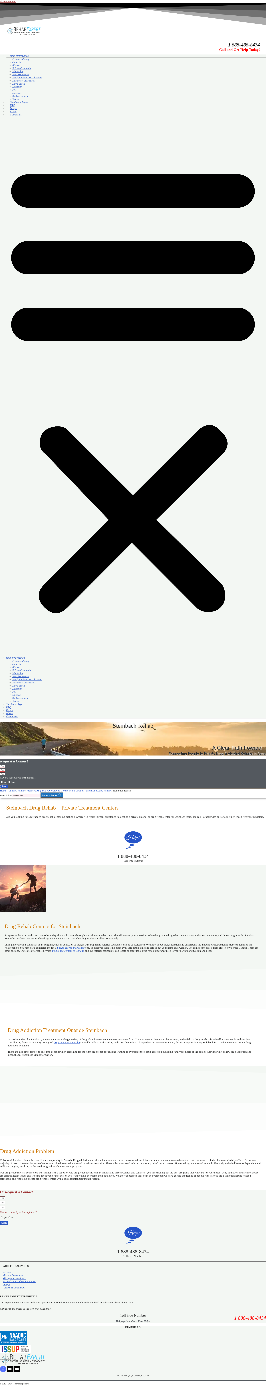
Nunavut (17, 86)
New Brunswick (20, 74)
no (12, 1217)
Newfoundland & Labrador (27, 77)
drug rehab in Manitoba (67, 1042)
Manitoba (17, 71)
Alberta (16, 65)
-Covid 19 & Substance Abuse (19, 1281)
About (13, 111)
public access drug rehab (71, 947)
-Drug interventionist (14, 1278)
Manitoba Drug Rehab (98, 790)
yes (6, 1217)
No (13, 782)
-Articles (7, 1272)
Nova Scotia (19, 83)
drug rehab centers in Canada (68, 950)
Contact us (16, 114)
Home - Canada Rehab (12, 790)
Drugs (13, 108)
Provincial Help (21, 59)
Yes (6, 782)
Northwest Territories (24, 80)
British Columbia (21, 68)
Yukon (15, 99)
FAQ (12, 105)
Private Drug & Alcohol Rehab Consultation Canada (55, 790)
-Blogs (6, 1284)
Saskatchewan (20, 96)
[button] (133, 386)
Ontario (16, 62)
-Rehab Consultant (13, 1275)
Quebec (16, 93)
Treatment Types (19, 102)
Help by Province (19, 56)
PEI (14, 89)
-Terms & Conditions (14, 1287)
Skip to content (8, 1)
